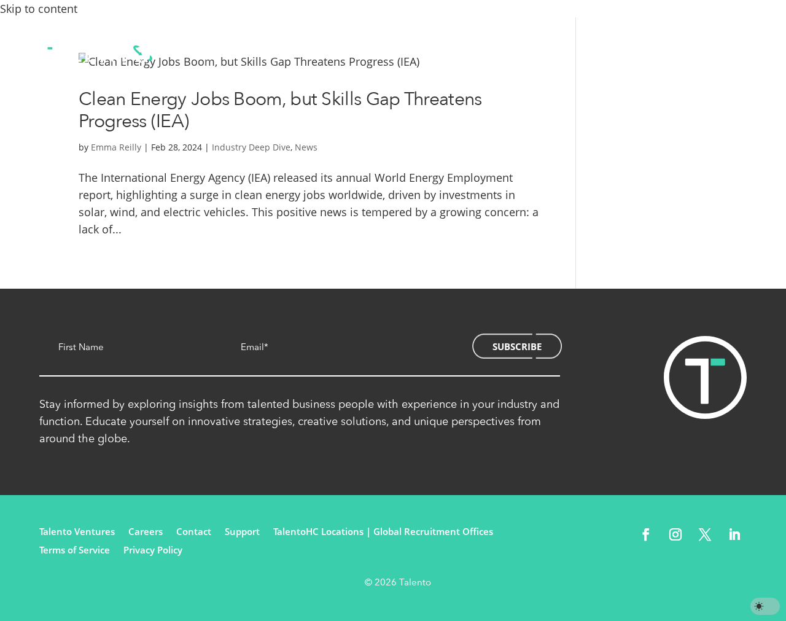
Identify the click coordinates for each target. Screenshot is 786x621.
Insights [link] (549, 54)
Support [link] (242, 532)
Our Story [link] (480, 54)
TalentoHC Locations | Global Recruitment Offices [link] (383, 532)
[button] (646, 534)
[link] (95, 54)
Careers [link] (145, 532)
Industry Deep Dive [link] (251, 147)
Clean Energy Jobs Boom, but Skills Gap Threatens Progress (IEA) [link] (280, 110)
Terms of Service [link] (74, 550)
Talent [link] (416, 54)
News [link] (306, 147)
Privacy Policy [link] (152, 550)
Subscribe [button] (517, 346)
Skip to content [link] (38, 8)
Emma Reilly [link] (116, 147)
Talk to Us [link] (702, 54)
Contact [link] (601, 54)
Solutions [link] (353, 54)
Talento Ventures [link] (77, 532)
